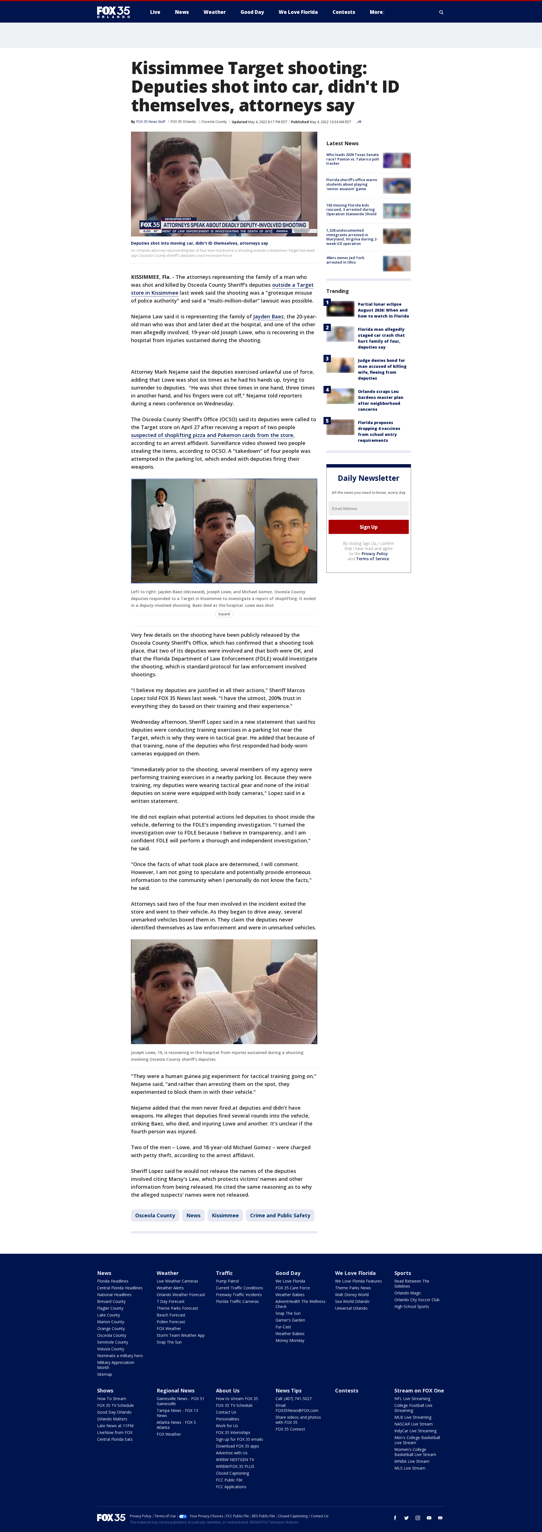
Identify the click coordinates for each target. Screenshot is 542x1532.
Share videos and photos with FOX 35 (298, 1419)
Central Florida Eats (115, 1439)
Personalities (227, 1419)
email (440, 1517)
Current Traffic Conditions (239, 1287)
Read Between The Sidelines (411, 1283)
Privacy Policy (375, 553)
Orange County (111, 1328)
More (376, 12)
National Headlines (114, 1294)
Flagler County (110, 1308)
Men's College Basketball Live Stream (417, 1440)
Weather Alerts (170, 1287)
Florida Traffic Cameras (237, 1301)
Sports (402, 1273)
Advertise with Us (232, 1452)
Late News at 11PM (115, 1425)
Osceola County (214, 121)
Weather (168, 1273)
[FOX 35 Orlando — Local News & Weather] (115, 12)
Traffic (224, 1273)
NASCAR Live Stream (413, 1424)
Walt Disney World (352, 1294)
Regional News (175, 1390)
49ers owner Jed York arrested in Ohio (345, 260)
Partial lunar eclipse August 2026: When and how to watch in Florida (383, 309)
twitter (406, 1517)
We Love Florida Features (358, 1281)
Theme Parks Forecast (177, 1308)
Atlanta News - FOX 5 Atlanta (176, 1425)
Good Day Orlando (114, 1412)
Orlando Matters (112, 1419)
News (193, 1215)
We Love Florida (290, 1281)
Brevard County (111, 1301)
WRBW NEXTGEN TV (235, 1459)
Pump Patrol (227, 1281)
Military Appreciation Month (115, 1365)
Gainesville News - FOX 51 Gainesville (180, 1401)
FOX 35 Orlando (183, 121)
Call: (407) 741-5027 (294, 1398)
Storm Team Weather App (181, 1335)
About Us (227, 1390)
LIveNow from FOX (114, 1432)
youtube (429, 1517)
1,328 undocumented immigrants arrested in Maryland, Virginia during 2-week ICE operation (352, 237)
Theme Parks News (353, 1287)
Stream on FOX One (419, 1390)
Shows (105, 1390)
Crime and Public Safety (280, 1215)
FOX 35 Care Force (293, 1287)
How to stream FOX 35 (237, 1398)
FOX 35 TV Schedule (115, 1405)
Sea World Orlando (352, 1301)
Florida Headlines (112, 1281)
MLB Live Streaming (412, 1417)
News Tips (288, 1390)
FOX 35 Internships (233, 1432)
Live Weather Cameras (177, 1281)
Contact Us (226, 1412)
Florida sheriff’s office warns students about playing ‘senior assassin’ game (351, 184)
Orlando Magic (407, 1293)
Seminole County (112, 1342)
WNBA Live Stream (411, 1461)
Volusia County (110, 1348)
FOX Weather (169, 1328)
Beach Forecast (171, 1315)
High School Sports (411, 1306)
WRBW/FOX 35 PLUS (235, 1466)
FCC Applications (231, 1486)
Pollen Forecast (171, 1321)
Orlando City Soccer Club (417, 1299)
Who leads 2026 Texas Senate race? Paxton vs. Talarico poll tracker (352, 159)
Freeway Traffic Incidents (239, 1294)
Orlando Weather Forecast (181, 1294)
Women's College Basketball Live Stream (415, 1452)
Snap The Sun (169, 1342)
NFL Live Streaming (412, 1398)
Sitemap (104, 1374)
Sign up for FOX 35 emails (239, 1439)
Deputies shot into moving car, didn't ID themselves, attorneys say (199, 243)
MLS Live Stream (409, 1468)
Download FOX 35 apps (237, 1446)
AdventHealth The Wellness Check (300, 1304)
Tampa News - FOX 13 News (177, 1413)
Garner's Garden (290, 1320)
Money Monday (290, 1340)
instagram (417, 1517)
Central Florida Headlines (120, 1287)
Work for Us (227, 1425)
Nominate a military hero (120, 1355)
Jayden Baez (268, 316)
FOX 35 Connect (290, 1429)
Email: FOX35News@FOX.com (297, 1408)
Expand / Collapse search (441, 12)
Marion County (110, 1321)
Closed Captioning (232, 1473)
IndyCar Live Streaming (415, 1430)
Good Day (288, 1273)
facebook (395, 1517)
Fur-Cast (283, 1326)
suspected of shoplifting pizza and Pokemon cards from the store (212, 435)
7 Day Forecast (171, 1301)
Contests (346, 1390)
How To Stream (111, 1398)
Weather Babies (290, 1294)
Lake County (108, 1315)
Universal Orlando (351, 1308)
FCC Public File (229, 1480)
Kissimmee (225, 1215)
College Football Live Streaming (413, 1408)
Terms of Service (372, 558)
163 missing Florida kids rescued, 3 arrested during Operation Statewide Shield (351, 209)
